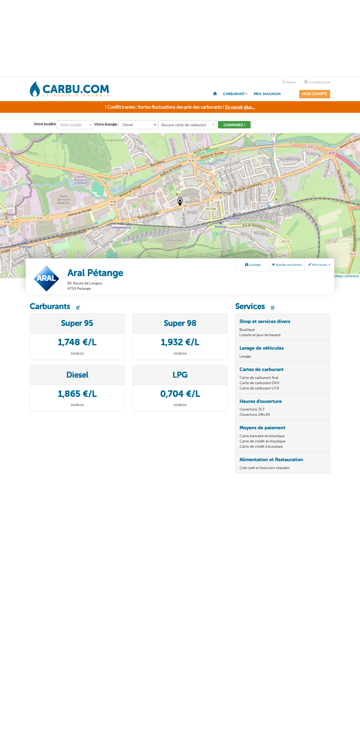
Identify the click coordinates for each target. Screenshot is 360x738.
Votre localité (45, 124)
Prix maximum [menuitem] (267, 94)
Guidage (254, 265)
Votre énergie (105, 124)
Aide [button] (289, 82)
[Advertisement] (180, 38)
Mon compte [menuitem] (314, 94)
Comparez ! (234, 125)
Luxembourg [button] (318, 82)
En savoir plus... (240, 107)
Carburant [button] (234, 94)
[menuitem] (215, 93)
